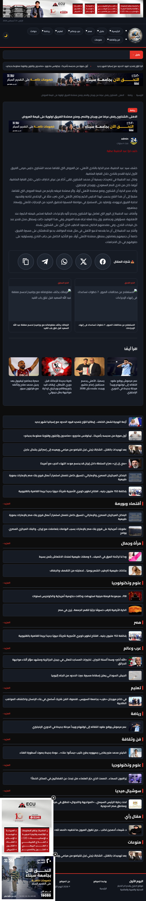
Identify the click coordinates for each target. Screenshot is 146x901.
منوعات (98, 40)
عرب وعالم (75, 31)
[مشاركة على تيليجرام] (45, 261)
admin (124, 139)
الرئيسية (116, 31)
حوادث (33, 31)
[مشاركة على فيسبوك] (103, 261)
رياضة (47, 31)
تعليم (60, 31)
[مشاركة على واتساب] (64, 261)
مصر (90, 31)
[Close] (53, 798)
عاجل (101, 31)
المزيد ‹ (6, 503)
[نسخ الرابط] (26, 261)
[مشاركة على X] (83, 261)
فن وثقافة (114, 40)
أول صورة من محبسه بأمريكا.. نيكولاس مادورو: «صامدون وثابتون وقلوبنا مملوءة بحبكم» (51, 66)
